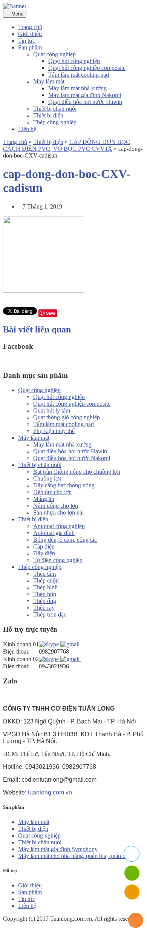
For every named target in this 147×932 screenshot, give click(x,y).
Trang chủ (30, 27)
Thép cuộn (46, 580)
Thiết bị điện (48, 115)
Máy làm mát (48, 81)
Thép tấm (44, 573)
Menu (16, 14)
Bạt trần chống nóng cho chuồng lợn (76, 471)
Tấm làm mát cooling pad (78, 74)
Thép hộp (44, 594)
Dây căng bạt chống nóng (64, 485)
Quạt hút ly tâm (51, 410)
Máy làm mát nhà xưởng (77, 88)
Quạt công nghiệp (54, 54)
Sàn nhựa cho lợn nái (58, 512)
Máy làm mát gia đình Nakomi (84, 95)
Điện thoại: (16, 651)
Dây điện (44, 553)
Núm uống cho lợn (55, 505)
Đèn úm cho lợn (52, 492)
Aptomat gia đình (54, 533)
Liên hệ (27, 129)
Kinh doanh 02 (21, 659)
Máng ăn (43, 499)
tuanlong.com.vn (50, 792)
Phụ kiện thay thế (54, 431)
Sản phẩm (30, 47)
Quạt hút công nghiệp (74, 61)
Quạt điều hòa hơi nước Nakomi (71, 458)
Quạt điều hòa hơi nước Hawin (85, 102)
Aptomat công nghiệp (59, 526)
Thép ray (44, 607)
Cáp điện (44, 546)
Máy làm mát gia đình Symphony (58, 849)
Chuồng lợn (47, 478)
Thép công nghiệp (55, 122)
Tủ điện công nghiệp (58, 560)
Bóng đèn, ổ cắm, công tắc (65, 539)
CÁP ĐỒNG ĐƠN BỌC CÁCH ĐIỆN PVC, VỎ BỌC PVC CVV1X (66, 145)
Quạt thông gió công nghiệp (66, 417)
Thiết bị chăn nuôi (55, 108)
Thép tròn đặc (49, 614)
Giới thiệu (30, 34)
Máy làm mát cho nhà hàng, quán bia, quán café (75, 856)
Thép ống (44, 601)
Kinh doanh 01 (21, 644)
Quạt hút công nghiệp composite (87, 68)
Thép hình (45, 587)
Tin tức (26, 40)
